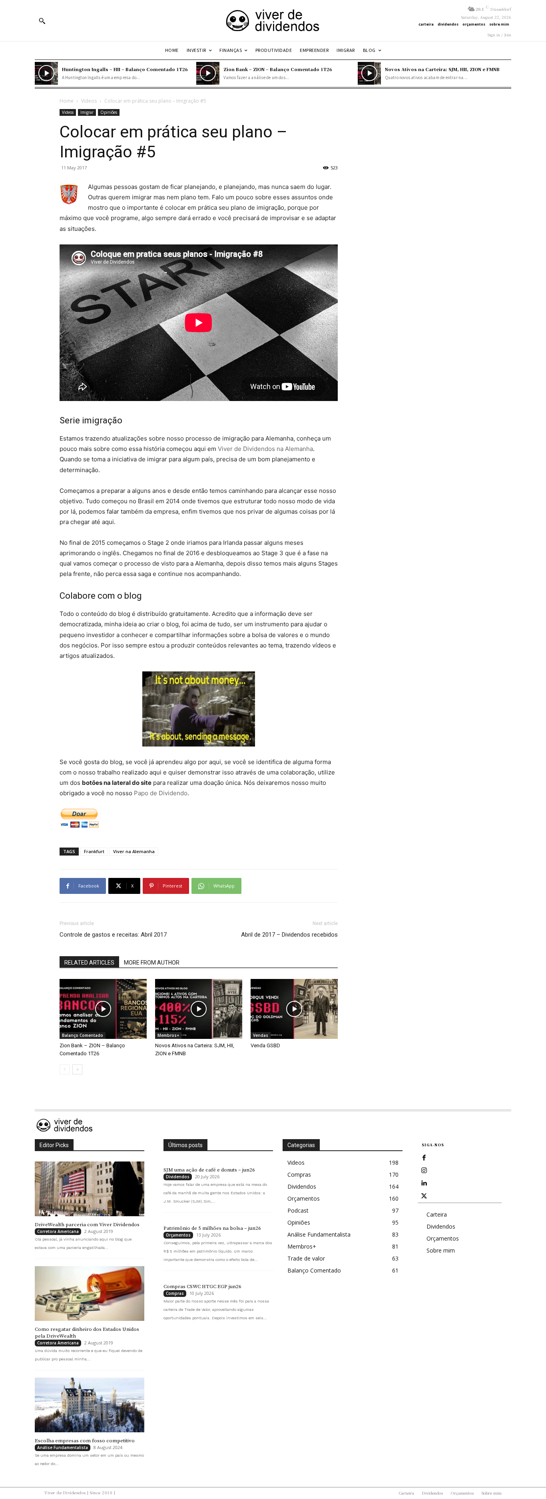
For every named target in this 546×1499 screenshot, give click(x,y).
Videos (89, 100)
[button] (42, 21)
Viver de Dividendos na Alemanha (265, 449)
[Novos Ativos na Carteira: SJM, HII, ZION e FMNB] (369, 73)
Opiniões (108, 112)
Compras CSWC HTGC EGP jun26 (202, 1286)
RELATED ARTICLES (89, 962)
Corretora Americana (58, 1231)
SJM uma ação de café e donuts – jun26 (209, 1170)
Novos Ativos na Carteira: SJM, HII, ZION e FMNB (442, 69)
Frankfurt (94, 851)
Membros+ (168, 1035)
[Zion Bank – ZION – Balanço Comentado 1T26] (207, 73)
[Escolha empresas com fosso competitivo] (89, 1405)
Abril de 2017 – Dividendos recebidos (289, 934)
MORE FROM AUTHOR (151, 962)
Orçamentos (178, 1235)
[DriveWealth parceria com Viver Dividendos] (89, 1188)
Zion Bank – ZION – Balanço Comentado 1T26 (277, 69)
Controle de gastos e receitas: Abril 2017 (113, 934)
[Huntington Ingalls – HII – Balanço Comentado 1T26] (46, 73)
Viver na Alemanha (134, 851)
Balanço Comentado (82, 1035)
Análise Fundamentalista (62, 1447)
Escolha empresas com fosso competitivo (85, 1440)
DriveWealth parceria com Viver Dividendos (87, 1224)
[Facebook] (424, 1158)
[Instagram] (424, 1170)
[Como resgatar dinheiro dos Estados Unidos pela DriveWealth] (89, 1293)
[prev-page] (65, 1069)
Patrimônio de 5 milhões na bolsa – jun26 (212, 1228)
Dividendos (177, 1176)
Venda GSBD (265, 1045)
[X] (424, 1196)
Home (67, 100)
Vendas (260, 1035)
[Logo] (273, 20)
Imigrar (87, 112)
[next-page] (77, 1069)
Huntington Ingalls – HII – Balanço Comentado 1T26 (125, 69)
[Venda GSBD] (294, 1009)
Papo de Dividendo (160, 793)
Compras (175, 1293)
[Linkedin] (424, 1183)
